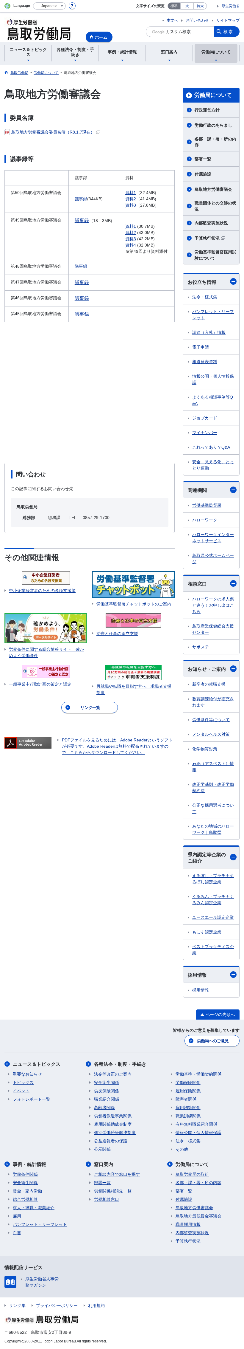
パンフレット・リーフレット (213, 314)
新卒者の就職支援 (209, 684)
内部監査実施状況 (211, 223)
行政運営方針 (207, 110)
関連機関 (197, 490)
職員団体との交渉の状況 (215, 206)
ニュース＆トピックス (36, 1064)
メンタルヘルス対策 (211, 734)
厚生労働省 (231, 6)
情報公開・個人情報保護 (213, 379)
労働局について (213, 95)
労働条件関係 (25, 1174)
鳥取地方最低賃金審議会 (198, 1216)
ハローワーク (204, 520)
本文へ (172, 20)
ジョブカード (204, 418)
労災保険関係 (106, 1090)
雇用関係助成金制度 (113, 1124)
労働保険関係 (188, 1082)
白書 (17, 1232)
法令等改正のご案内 (113, 1074)
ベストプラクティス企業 (213, 949)
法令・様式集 (204, 297)
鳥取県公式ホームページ (213, 558)
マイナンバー (204, 432)
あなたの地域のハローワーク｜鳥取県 (213, 829)
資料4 (130, 245)
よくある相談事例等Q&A (212, 400)
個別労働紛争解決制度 (115, 1132)
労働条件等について (211, 719)
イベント (21, 1090)
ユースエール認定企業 (213, 917)
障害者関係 (186, 1099)
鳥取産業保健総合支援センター (213, 629)
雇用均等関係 (188, 1107)
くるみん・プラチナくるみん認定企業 (213, 899)
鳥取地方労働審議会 (213, 189)
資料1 (130, 192)
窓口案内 (103, 1164)
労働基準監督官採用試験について (215, 255)
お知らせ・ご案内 (207, 669)
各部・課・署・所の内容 (215, 142)
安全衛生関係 (106, 1082)
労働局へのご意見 (213, 1040)
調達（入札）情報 (209, 332)
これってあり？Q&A (211, 447)
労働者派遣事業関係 (113, 1115)
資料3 (130, 205)
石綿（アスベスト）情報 (213, 766)
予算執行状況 (207, 238)
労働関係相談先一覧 (113, 1191)
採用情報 (197, 975)
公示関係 (102, 1149)
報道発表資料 (204, 361)
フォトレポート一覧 (31, 1099)
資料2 (130, 198)
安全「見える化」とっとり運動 (213, 464)
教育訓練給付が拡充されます (213, 701)
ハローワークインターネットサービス (213, 537)
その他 (182, 1149)
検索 (228, 31)
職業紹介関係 (106, 1099)
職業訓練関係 (188, 1115)
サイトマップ (228, 20)
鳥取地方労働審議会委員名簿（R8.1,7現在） (53, 132)
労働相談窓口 (106, 1199)
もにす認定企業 (206, 932)
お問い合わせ (197, 20)
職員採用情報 (188, 1224)
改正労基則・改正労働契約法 (213, 787)
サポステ (200, 647)
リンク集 (17, 1305)
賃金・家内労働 (27, 1191)
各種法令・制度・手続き (120, 1064)
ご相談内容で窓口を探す (117, 1174)
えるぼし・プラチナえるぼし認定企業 (213, 878)
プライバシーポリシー (57, 1305)
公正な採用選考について (213, 808)
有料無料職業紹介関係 (196, 1124)
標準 (174, 6)
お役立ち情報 (202, 282)
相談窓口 (197, 583)
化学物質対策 (204, 748)
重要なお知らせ (27, 1074)
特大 (200, 6)
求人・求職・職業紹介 (33, 1207)
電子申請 (200, 347)
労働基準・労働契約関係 (198, 1074)
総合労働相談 (25, 1199)
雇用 (17, 1216)
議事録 (81, 198)
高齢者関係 (104, 1107)
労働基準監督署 (206, 505)
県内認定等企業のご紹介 (207, 857)
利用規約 (96, 1305)
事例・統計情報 (29, 1164)
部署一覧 (203, 159)
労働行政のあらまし (213, 125)
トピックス (23, 1082)
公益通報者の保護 (110, 1141)
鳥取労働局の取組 (192, 1174)
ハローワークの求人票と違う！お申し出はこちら (213, 605)
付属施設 (203, 174)
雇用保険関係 (188, 1090)
